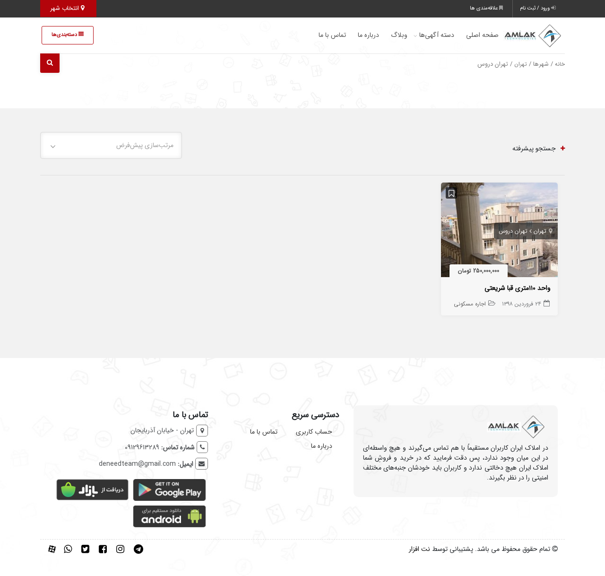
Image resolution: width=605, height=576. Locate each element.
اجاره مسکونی (470, 303)
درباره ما (368, 35)
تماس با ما (332, 35)
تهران (520, 64)
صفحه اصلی (482, 35)
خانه (560, 64)
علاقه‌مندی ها (484, 8)
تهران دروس (513, 231)
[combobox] (111, 145)
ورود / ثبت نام (535, 8)
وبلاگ (399, 35)
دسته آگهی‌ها (436, 35)
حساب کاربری (314, 432)
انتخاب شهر (65, 8)
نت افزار (419, 549)
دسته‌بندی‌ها (65, 35)
